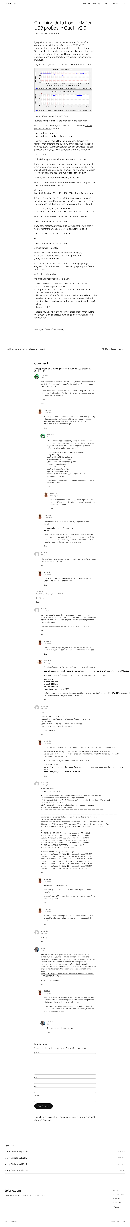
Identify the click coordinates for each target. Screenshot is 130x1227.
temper (60, 329)
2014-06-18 (47, 641)
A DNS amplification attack (112, 349)
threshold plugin (45, 314)
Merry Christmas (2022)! (16, 1170)
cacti (37, 329)
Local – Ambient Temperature (58, 252)
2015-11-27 (44, 948)
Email (36, 1086)
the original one (60, 116)
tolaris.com (10, 3)
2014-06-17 (44, 608)
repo (54, 329)
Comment (37, 1052)
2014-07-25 (44, 706)
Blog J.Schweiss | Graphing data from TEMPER (49, 594)
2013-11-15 (44, 552)
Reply (42, 403)
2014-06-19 (47, 660)
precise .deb (87, 647)
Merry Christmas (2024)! (16, 1158)
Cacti (63, 45)
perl (42, 329)
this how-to (65, 266)
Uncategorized (54, 33)
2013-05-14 (44, 375)
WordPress (122, 1221)
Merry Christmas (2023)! (16, 1164)
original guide (55, 169)
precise (48, 329)
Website (36, 1095)
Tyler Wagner (44, 33)
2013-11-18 (47, 572)
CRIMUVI (43, 555)
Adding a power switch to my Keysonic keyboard (26, 349)
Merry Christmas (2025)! (16, 1151)
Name (36, 1077)
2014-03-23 (39, 591)
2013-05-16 (47, 515)
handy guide (63, 48)
